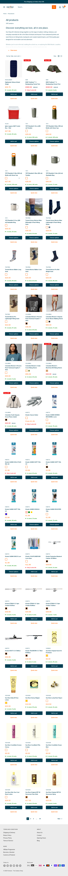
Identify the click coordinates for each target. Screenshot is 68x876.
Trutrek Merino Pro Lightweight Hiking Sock (12, 317)
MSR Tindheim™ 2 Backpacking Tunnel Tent (53, 83)
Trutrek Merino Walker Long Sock (13, 270)
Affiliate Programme (9, 849)
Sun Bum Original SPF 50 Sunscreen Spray (53, 793)
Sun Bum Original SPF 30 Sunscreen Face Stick (32, 793)
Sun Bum (7, 695)
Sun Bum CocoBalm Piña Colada (32, 746)
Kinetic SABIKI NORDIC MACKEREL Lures (53, 416)
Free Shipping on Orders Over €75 (34, 1)
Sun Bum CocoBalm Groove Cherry (13, 746)
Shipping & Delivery (9, 832)
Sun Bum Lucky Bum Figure (54, 698)
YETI (26, 123)
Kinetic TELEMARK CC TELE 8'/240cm (33, 651)
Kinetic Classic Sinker (31, 415)
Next (59, 818)
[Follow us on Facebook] (4, 865)
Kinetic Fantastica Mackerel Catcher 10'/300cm (54, 557)
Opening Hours (41, 838)
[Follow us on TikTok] (17, 865)
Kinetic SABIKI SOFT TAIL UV (33, 463)
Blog (38, 840)
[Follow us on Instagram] (11, 865)
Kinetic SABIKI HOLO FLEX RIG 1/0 (13, 463)
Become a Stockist (8, 852)
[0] (63, 7)
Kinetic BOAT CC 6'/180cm (12, 650)
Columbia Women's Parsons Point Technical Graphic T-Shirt (33, 318)
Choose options (34, 141)
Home (4, 13)
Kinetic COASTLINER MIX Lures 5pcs (33, 557)
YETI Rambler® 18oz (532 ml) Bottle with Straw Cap (13, 174)
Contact (39, 835)
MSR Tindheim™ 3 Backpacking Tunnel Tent (32, 83)
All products (11, 13)
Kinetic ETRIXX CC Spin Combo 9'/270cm (12, 604)
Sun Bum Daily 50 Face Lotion (11, 698)
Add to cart (13, 94)
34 (40, 818)
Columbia (28, 314)
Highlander (8, 79)
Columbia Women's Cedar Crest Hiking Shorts (33, 366)
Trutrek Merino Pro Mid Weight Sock (52, 270)
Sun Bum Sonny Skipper (32, 698)
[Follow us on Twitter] (7, 865)
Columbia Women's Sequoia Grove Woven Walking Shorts (54, 317)
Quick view (13, 98)
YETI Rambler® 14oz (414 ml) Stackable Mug (54, 174)
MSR (26, 79)
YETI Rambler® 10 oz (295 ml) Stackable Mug (12, 221)
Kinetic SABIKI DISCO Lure (13, 556)
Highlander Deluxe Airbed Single (12, 83)
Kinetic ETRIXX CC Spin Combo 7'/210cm (53, 604)
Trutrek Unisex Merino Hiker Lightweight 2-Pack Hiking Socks (54, 222)
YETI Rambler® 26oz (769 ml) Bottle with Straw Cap (54, 127)
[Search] (54, 7)
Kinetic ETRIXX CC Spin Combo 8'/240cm (32, 604)
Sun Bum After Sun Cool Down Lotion (12, 793)
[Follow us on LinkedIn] (20, 865)
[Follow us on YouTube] (14, 865)
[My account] (60, 7)
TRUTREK (28, 218)
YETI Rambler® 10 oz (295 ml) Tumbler (32, 127)
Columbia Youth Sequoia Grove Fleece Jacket (12, 416)
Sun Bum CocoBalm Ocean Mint (54, 746)
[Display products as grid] (58, 56)
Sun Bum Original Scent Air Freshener (54, 651)
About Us (39, 832)
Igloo (6, 123)
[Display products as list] (61, 56)
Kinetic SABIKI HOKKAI (32, 509)
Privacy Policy (7, 838)
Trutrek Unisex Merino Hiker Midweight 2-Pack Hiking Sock (33, 222)
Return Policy (7, 835)
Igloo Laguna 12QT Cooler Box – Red (12, 127)
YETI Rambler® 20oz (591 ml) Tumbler (33, 174)
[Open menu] (4, 7)
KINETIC (27, 412)
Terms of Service (8, 840)
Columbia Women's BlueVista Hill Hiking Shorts (54, 366)
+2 (19, 178)
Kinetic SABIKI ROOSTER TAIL (53, 510)
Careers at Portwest (9, 855)
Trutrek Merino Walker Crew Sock (33, 270)
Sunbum (48, 648)
